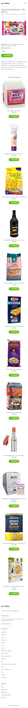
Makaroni (9, 46)
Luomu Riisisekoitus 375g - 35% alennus (14, 283)
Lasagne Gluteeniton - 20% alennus (14, 326)
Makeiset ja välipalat (13, 44)
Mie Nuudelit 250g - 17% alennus (14, 369)
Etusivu (3, 14)
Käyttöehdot (4, 692)
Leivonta (3, 648)
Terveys (3, 674)
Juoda (2, 637)
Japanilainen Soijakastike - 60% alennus (14, 240)
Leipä (2, 645)
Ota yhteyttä (4, 689)
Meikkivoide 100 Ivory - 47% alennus (14, 154)
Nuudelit (14, 46)
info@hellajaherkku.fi (6, 623)
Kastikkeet (3, 640)
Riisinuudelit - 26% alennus (14, 111)
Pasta (2, 46)
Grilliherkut (3, 634)
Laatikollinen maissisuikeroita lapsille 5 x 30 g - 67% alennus (14, 499)
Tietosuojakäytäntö (6, 695)
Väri (5, 46)
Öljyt (2, 661)
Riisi (2, 672)
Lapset (3, 642)
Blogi (2, 687)
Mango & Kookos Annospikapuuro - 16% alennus (14, 587)
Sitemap (3, 697)
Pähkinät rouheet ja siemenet (8, 664)
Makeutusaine (4, 653)
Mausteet (3, 658)
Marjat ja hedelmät (5, 656)
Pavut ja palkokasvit (6, 669)
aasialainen (21, 44)
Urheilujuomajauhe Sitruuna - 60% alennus (14, 543)
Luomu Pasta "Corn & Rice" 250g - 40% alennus (14, 197)
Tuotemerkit (4, 677)
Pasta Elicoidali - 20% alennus (14, 412)
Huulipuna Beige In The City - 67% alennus (14, 455)
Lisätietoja (7, 55)
